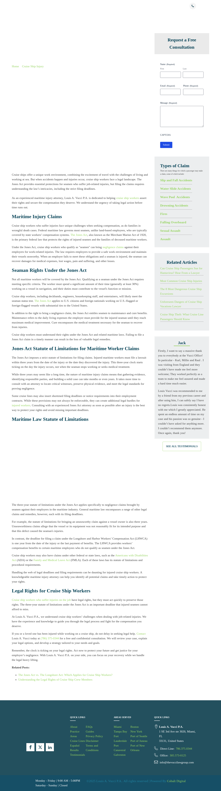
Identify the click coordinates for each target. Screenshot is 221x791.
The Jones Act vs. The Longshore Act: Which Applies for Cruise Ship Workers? (65, 674)
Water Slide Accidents (175, 188)
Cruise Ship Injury (33, 66)
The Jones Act (79, 234)
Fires (163, 213)
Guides (90, 731)
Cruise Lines (99, 6)
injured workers (21, 405)
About (64, 6)
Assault (165, 239)
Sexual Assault (170, 230)
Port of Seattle (138, 736)
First (162, 68)
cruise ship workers (127, 198)
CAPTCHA (165, 135)
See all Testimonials (182, 446)
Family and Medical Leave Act (51, 560)
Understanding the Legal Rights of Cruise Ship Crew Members (55, 679)
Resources (160, 6)
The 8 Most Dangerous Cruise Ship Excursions (181, 291)
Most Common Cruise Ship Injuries (181, 281)
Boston (134, 726)
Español (117, 6)
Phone (190, 85)
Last (185, 68)
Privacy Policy (94, 736)
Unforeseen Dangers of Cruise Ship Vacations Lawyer (181, 304)
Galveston (120, 754)
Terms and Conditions (92, 748)
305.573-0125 (178, 755)
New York (136, 731)
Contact (176, 6)
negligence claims (113, 247)
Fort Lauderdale (120, 738)
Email (167, 85)
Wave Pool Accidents (175, 197)
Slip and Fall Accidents (176, 180)
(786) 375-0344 (50, 638)
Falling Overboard (173, 222)
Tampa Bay (120, 731)
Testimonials (145, 6)
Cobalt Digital (176, 781)
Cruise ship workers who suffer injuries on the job (41, 599)
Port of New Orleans (137, 748)
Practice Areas (78, 6)
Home (15, 66)
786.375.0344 (184, 748)
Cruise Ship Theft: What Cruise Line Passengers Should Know (182, 317)
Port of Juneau (138, 740)
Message (168, 103)
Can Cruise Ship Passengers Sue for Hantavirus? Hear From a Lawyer (181, 270)
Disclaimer (92, 740)
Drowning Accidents (174, 205)
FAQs (89, 726)
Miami (118, 726)
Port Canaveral (120, 748)
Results (132, 6)
